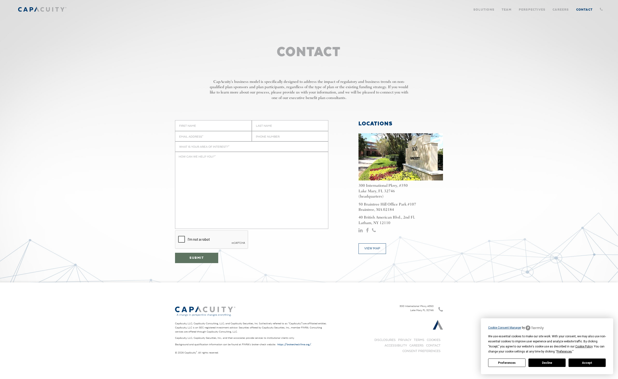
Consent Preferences (421, 351)
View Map (372, 248)
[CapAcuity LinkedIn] (361, 230)
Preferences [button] (564, 351)
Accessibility (396, 345)
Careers (561, 9)
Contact (584, 9)
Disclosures (385, 340)
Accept (587, 363)
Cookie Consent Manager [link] (504, 327)
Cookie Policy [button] (583, 346)
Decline (547, 363)
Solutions (483, 9)
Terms (419, 340)
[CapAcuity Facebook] (368, 230)
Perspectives (532, 9)
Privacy (404, 340)
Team (507, 9)
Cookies (434, 340)
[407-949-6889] (600, 7)
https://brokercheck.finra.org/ (294, 344)
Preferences (507, 363)
